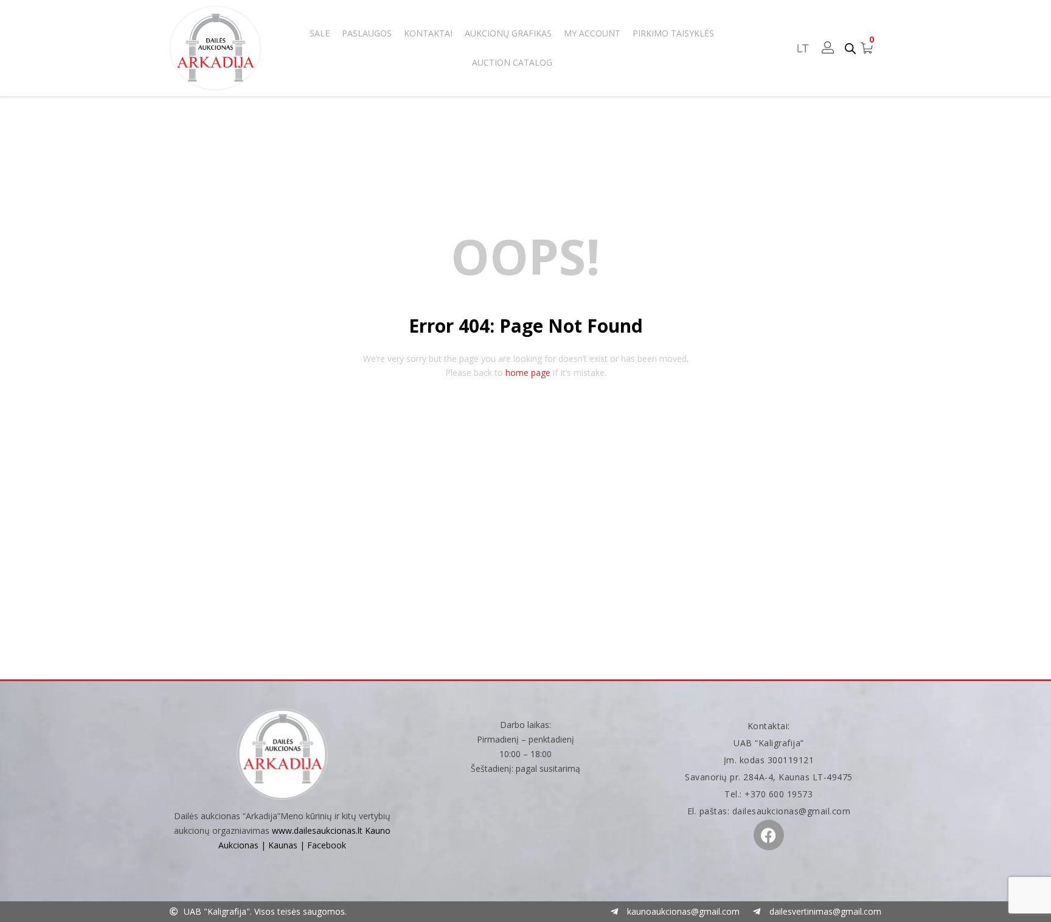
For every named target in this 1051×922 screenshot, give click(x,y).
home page (527, 372)
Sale (320, 33)
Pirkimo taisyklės (673, 33)
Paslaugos (367, 33)
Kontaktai (428, 33)
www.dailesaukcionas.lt (317, 830)
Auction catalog (512, 62)
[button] (867, 48)
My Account (592, 33)
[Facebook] (769, 835)
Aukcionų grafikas (508, 33)
